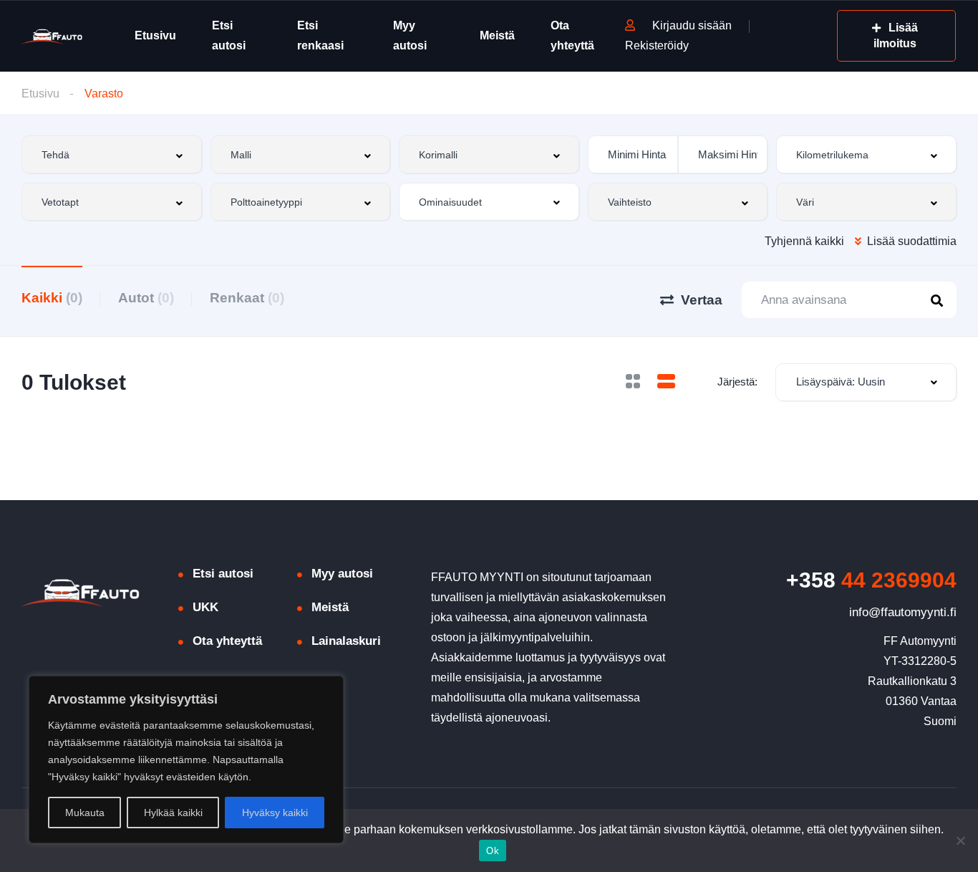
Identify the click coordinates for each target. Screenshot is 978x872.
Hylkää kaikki (173, 812)
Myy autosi (410, 35)
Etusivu (155, 35)
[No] (960, 840)
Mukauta (85, 812)
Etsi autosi (229, 35)
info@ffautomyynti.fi (903, 612)
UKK (205, 607)
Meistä (497, 35)
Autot (146, 297)
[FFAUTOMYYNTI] (51, 36)
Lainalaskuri (346, 641)
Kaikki (51, 297)
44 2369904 (871, 580)
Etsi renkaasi (320, 35)
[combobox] (111, 154)
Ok (492, 850)
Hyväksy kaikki (275, 812)
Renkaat (247, 297)
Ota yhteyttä (572, 35)
